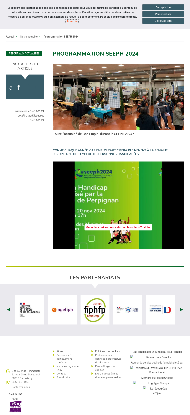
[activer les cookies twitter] (27, 87)
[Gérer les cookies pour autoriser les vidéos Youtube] (118, 247)
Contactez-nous (21, 387)
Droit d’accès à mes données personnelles (108, 375)
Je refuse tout (163, 20)
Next (181, 309)
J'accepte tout (163, 7)
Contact (60, 373)
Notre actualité (29, 36)
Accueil (10, 36)
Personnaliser (163, 14)
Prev (8, 309)
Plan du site (63, 377)
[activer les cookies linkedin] (18, 87)
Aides (59, 351)
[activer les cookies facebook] (10, 87)
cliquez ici (72, 21)
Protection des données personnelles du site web (108, 358)
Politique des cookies (107, 351)
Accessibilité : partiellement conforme (64, 358)
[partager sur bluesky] (38, 87)
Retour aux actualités (24, 53)
